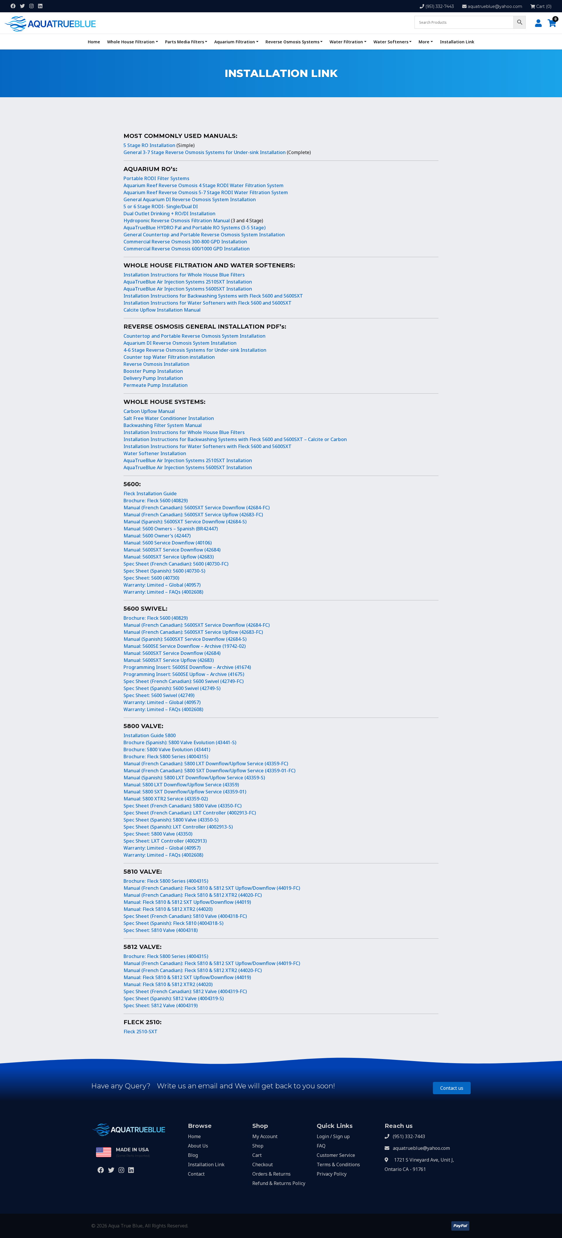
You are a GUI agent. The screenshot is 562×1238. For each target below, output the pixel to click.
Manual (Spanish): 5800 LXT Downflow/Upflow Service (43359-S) (194, 777)
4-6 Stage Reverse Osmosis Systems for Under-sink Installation (195, 350)
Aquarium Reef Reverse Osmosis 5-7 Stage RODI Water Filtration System (206, 192)
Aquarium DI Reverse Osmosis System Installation (180, 343)
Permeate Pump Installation (156, 385)
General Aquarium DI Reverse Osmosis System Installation (190, 199)
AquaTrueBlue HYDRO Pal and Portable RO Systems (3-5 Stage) (194, 227)
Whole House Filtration (131, 42)
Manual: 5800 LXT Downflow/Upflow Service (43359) (181, 784)
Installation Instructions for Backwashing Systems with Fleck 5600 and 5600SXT (213, 296)
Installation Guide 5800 (150, 735)
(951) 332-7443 (439, 6)
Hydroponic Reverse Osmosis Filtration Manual (177, 220)
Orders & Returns (271, 1174)
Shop (257, 1146)
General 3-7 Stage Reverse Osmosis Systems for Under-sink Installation (205, 152)
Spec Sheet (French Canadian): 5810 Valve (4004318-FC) (185, 916)
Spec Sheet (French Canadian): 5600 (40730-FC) (176, 564)
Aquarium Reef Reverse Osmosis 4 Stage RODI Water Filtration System (204, 185)
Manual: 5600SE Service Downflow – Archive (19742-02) (185, 646)
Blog (193, 1155)
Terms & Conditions (338, 1164)
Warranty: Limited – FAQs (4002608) (163, 592)
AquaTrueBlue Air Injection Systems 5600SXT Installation (188, 289)
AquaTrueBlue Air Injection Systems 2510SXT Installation (188, 282)
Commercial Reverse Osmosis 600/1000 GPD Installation (187, 248)
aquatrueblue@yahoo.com (495, 6)
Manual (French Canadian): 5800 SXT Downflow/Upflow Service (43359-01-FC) (209, 770)
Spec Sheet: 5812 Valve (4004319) (161, 1005)
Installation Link (457, 42)
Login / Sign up (333, 1136)
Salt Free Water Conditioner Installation (169, 418)
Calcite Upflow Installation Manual (162, 310)
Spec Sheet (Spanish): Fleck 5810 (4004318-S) (173, 923)
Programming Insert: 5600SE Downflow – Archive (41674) (187, 667)
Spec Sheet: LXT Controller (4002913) (165, 841)
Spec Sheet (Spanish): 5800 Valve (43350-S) (171, 820)
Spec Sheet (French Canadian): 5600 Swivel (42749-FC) (184, 681)
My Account (264, 1136)
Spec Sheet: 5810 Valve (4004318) (161, 930)
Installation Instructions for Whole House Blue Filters (184, 274)
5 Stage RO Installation (149, 145)
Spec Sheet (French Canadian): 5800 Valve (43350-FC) (182, 805)
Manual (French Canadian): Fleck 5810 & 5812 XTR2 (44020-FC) (193, 895)
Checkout (262, 1164)
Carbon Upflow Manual (149, 411)
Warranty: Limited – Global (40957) (162, 585)
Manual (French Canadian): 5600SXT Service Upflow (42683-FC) (193, 514)
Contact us (451, 1088)
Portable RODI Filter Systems (156, 178)
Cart (257, 1155)
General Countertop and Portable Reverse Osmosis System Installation (204, 234)
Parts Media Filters (184, 42)
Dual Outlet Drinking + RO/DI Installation (169, 213)
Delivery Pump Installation (153, 378)
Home (94, 42)
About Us (198, 1146)
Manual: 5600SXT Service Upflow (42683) (169, 557)
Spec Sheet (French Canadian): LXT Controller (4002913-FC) (190, 813)
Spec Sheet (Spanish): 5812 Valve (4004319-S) (174, 998)
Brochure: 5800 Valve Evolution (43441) (167, 749)
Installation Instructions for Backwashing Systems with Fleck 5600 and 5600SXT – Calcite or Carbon (235, 439)
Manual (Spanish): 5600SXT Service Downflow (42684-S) (185, 521)
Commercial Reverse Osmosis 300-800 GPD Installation (185, 241)
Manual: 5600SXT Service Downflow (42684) (172, 550)
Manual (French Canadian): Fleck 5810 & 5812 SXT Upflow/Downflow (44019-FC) (212, 888)
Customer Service (336, 1155)
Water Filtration (346, 42)
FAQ (321, 1146)
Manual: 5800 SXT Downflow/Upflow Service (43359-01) (185, 791)
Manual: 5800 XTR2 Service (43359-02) (166, 798)
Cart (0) (543, 6)
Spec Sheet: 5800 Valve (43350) (158, 834)
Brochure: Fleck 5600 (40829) (156, 500)
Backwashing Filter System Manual (163, 425)
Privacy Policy (332, 1174)
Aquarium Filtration (234, 42)
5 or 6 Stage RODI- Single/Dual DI (161, 206)
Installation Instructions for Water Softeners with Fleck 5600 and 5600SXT (208, 303)
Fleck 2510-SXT (140, 1031)
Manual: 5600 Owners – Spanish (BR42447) (171, 528)
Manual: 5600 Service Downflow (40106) (168, 542)
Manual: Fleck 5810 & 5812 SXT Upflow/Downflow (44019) (187, 902)
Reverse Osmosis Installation (156, 364)
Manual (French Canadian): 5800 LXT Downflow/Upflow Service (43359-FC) (206, 763)
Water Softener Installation (155, 453)
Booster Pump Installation (153, 371)
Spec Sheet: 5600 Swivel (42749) (159, 695)
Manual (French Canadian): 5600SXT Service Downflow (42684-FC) (197, 507)
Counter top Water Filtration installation (169, 357)
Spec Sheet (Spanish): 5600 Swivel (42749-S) (172, 688)
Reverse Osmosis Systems (292, 42)
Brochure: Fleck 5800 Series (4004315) (166, 756)
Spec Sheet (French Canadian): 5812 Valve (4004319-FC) (185, 991)
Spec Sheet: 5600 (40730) (151, 578)
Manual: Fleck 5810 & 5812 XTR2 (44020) (168, 909)
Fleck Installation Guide (150, 493)
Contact (196, 1174)
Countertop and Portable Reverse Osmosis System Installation (194, 336)
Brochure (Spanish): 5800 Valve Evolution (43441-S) (180, 742)
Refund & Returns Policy (278, 1183)
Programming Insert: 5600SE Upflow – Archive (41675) (184, 674)
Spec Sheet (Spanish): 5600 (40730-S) (164, 571)
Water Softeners (390, 42)
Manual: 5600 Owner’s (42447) (157, 535)
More (424, 42)
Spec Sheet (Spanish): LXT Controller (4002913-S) (178, 827)
